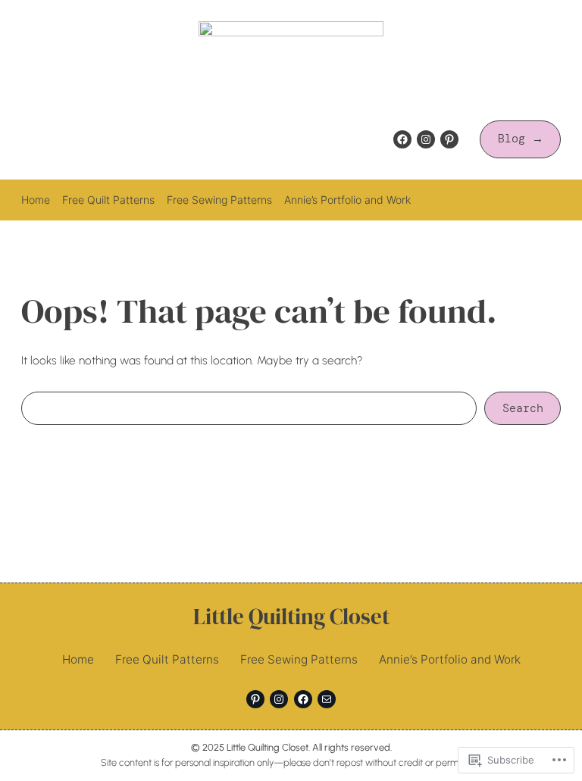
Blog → (520, 138)
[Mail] (327, 699)
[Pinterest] (449, 139)
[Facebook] (402, 139)
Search (522, 408)
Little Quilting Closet (291, 616)
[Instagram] (426, 139)
